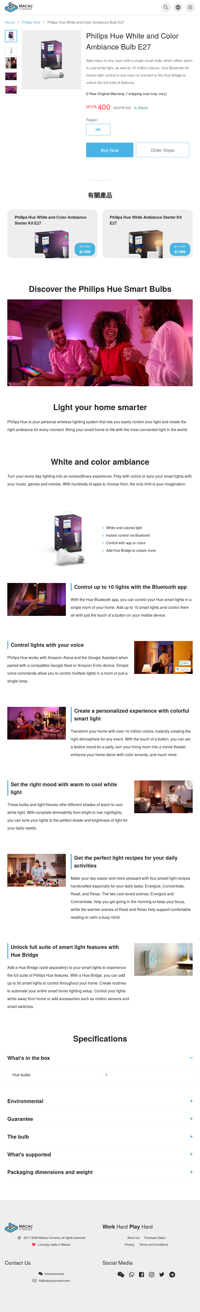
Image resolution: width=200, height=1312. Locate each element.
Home (10, 22)
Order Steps (162, 150)
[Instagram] (151, 1274)
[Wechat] (121, 1274)
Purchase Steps (154, 1237)
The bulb (18, 1136)
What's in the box (28, 1058)
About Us (133, 1237)
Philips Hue (31, 22)
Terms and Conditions (153, 1244)
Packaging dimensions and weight (50, 1172)
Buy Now (110, 150)
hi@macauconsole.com (54, 1280)
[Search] (166, 7)
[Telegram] (172, 1274)
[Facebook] (141, 1274)
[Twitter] (161, 1274)
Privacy (129, 1244)
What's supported (29, 1154)
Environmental (25, 1101)
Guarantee (20, 1119)
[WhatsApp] (131, 1274)
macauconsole (54, 1274)
